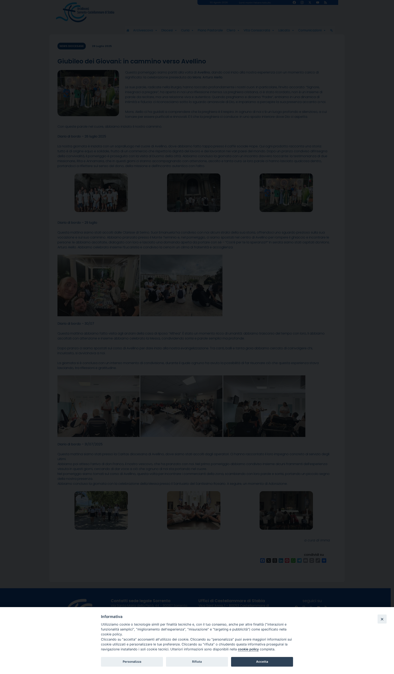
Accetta (262, 662)
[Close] (382, 619)
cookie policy (248, 649)
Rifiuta (197, 662)
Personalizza (132, 662)
